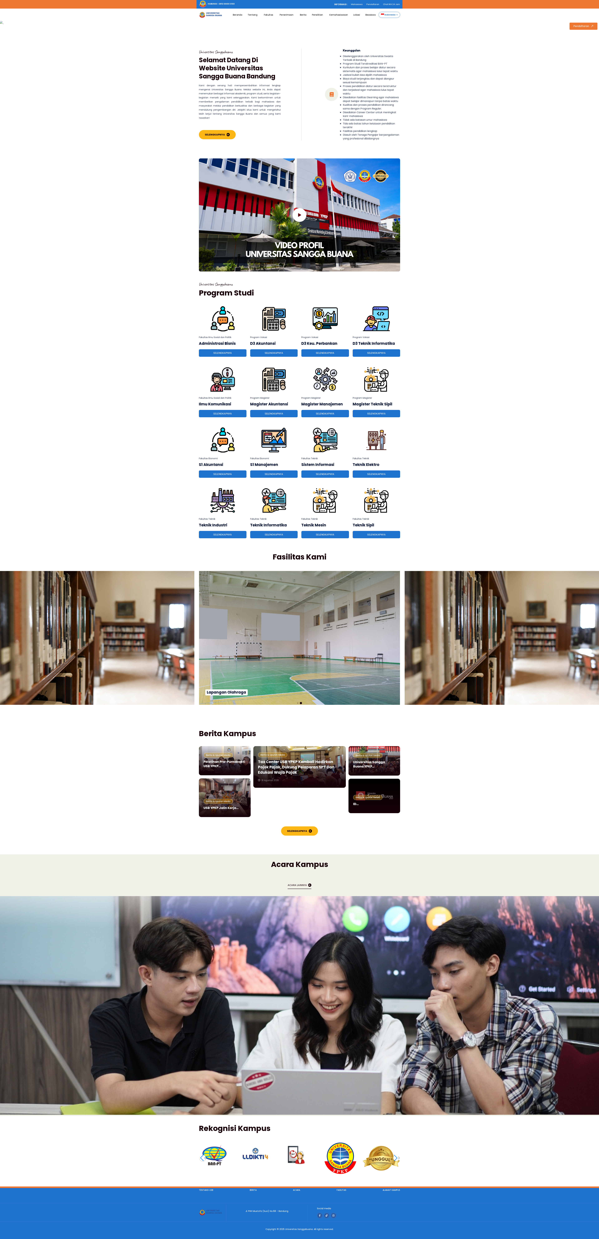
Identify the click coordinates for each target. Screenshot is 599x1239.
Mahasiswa (357, 4)
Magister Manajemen (322, 404)
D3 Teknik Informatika (374, 343)
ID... (356, 804)
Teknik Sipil (363, 525)
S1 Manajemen (264, 464)
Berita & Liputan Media (218, 755)
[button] (298, 703)
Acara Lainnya (297, 885)
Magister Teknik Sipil (372, 404)
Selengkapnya (215, 134)
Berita (303, 14)
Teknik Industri (213, 525)
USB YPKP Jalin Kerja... (221, 808)
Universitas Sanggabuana (299, 1229)
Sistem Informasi (317, 464)
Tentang (252, 14)
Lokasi (356, 14)
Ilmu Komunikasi (215, 404)
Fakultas (268, 14)
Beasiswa (370, 14)
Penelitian (317, 14)
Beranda (237, 14)
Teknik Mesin (313, 525)
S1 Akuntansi (211, 464)
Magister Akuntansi (269, 404)
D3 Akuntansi (263, 343)
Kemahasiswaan (338, 14)
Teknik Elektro (366, 464)
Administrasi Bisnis (217, 343)
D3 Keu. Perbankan (319, 343)
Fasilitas (341, 1190)
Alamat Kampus (391, 1190)
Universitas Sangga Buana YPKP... (369, 764)
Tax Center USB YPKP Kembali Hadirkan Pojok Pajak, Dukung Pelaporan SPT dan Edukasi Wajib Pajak (296, 767)
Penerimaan (286, 14)
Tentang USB (206, 1190)
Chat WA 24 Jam (391, 4)
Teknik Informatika (268, 525)
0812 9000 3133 (227, 3)
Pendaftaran (372, 4)
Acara (296, 1190)
